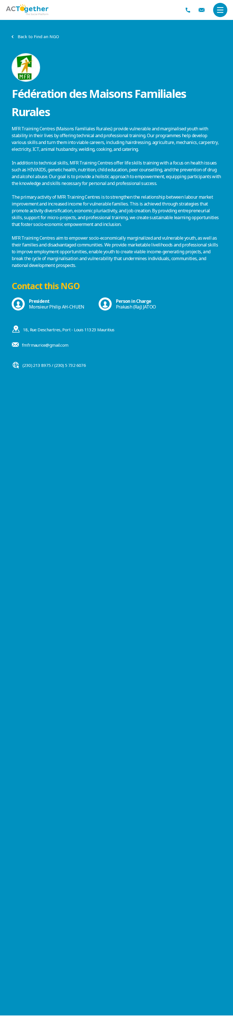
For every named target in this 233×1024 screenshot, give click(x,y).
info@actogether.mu (202, 10)
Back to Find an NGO (38, 36)
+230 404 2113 (188, 10)
